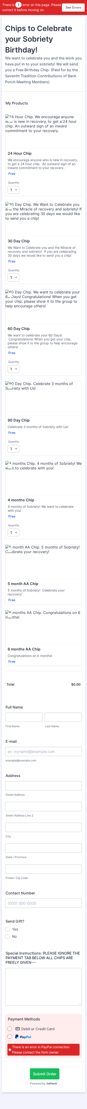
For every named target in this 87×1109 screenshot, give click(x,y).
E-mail (11, 741)
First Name (12, 726)
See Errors (73, 7)
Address (13, 775)
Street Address (15, 794)
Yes (15, 929)
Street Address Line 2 (19, 815)
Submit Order (44, 1074)
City (8, 836)
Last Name (52, 726)
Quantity (13, 182)
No (14, 936)
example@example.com (21, 760)
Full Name (14, 707)
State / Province (16, 857)
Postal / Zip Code (17, 878)
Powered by (43, 1083)
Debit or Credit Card (38, 1029)
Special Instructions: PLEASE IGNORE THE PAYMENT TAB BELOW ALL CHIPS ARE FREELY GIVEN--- (43, 958)
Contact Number (20, 893)
